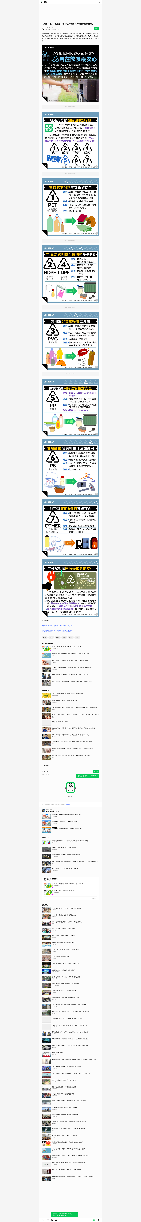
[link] (52, 1220)
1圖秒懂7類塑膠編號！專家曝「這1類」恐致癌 (57, 631)
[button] (45, 1220)
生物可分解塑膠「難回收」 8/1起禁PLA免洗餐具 (57, 626)
